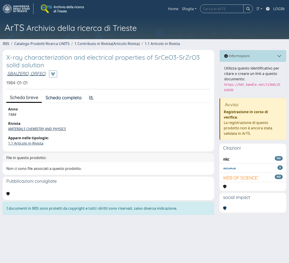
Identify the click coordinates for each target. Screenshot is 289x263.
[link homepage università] (63, 8)
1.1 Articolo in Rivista (162, 43)
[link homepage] (18, 8)
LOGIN (278, 8)
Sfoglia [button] (188, 8)
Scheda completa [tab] (64, 97)
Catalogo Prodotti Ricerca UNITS (42, 43)
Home (173, 8)
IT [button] (258, 8)
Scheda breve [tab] (24, 97)
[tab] (91, 97)
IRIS (6, 43)
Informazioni (238, 56)
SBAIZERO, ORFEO (26, 73)
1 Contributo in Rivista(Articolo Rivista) (107, 43)
